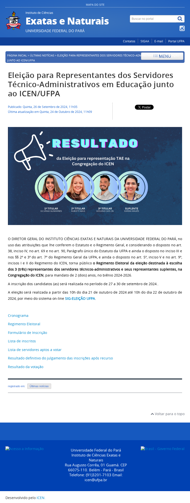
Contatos (129, 41)
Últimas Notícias (42, 55)
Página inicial (17, 55)
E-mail (158, 41)
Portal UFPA (176, 41)
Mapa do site (95, 4)
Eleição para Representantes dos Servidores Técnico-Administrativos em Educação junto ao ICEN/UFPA (91, 84)
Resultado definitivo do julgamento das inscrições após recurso (60, 358)
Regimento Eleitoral (24, 324)
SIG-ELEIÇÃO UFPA (80, 298)
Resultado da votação (25, 366)
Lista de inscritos (22, 341)
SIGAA (145, 41)
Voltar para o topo (169, 413)
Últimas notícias (39, 386)
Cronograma (18, 315)
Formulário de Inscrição (27, 332)
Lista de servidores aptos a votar (35, 349)
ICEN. (41, 497)
